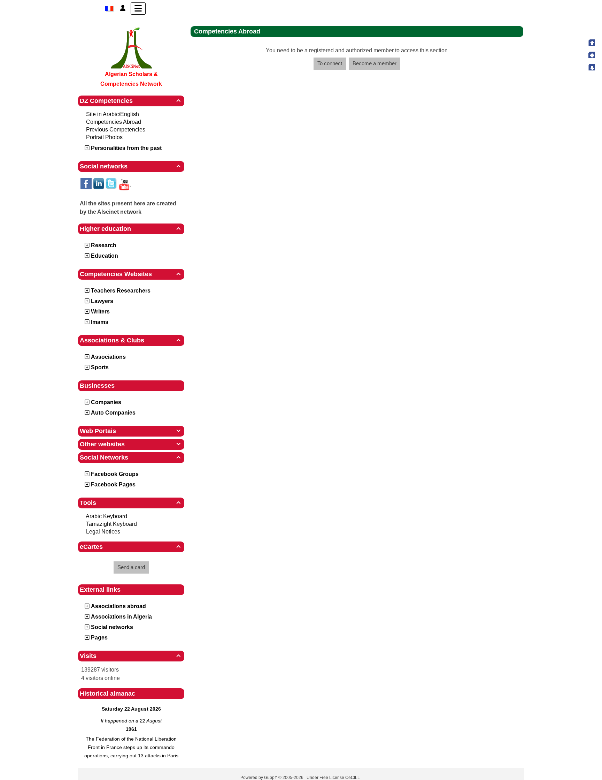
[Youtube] (124, 184)
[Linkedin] (98, 183)
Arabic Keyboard (106, 516)
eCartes (130, 546)
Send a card (131, 567)
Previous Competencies (115, 129)
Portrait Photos (104, 137)
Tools (130, 502)
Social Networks (130, 457)
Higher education (130, 228)
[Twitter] (111, 183)
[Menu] (138, 8)
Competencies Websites (130, 274)
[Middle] (591, 54)
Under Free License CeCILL (334, 777)
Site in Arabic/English (112, 114)
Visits (130, 655)
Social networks (130, 166)
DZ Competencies (130, 100)
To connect (329, 63)
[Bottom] (591, 66)
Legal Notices (103, 532)
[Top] (591, 42)
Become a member (374, 63)
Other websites (130, 444)
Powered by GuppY (259, 777)
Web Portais (130, 430)
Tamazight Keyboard (111, 524)
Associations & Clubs (130, 340)
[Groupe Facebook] (86, 183)
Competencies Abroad (113, 122)
